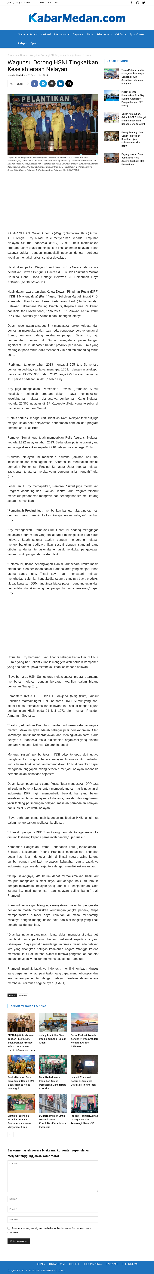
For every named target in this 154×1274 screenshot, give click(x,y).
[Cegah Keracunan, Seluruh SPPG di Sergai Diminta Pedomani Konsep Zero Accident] (111, 117)
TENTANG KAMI (57, 1264)
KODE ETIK (74, 1264)
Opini (33, 43)
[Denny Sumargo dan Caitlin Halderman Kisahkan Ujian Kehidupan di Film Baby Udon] (111, 136)
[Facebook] (131, 2)
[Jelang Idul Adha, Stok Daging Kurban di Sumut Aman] (53, 1022)
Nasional (46, 34)
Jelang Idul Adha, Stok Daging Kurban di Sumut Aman (52, 1039)
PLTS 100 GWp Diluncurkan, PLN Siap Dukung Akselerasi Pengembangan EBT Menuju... (133, 99)
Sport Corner (137, 34)
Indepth (22, 43)
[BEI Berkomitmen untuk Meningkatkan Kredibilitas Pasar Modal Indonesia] (53, 1103)
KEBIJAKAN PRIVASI (92, 1264)
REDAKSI (41, 1264)
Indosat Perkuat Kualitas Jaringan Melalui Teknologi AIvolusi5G (84, 1119)
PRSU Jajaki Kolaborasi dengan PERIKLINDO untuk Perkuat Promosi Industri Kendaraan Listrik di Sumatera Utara (21, 1043)
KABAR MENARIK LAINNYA (28, 1006)
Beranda (12, 55)
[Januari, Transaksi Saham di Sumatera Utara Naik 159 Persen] (84, 1064)
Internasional (61, 34)
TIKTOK (40, 2)
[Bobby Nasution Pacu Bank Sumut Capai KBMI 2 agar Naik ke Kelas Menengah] (21, 1064)
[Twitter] (143, 2)
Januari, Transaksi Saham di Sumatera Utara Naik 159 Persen (83, 1081)
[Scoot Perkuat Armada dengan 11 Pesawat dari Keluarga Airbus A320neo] (84, 1022)
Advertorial (103, 34)
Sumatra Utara (26, 34)
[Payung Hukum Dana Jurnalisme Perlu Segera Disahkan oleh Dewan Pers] (111, 158)
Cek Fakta (120, 34)
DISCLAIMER (112, 1264)
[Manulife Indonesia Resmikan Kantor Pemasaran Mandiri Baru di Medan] (53, 1064)
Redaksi (20, 75)
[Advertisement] (53, 203)
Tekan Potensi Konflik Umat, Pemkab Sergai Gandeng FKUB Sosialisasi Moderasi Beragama (133, 77)
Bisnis (90, 34)
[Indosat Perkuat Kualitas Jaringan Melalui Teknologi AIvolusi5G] (84, 1103)
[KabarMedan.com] (77, 18)
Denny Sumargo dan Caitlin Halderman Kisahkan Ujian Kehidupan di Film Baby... (132, 139)
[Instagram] (137, 2)
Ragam (77, 34)
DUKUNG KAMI (129, 1264)
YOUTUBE (52, 2)
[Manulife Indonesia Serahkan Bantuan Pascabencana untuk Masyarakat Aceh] (21, 1103)
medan (23, 995)
